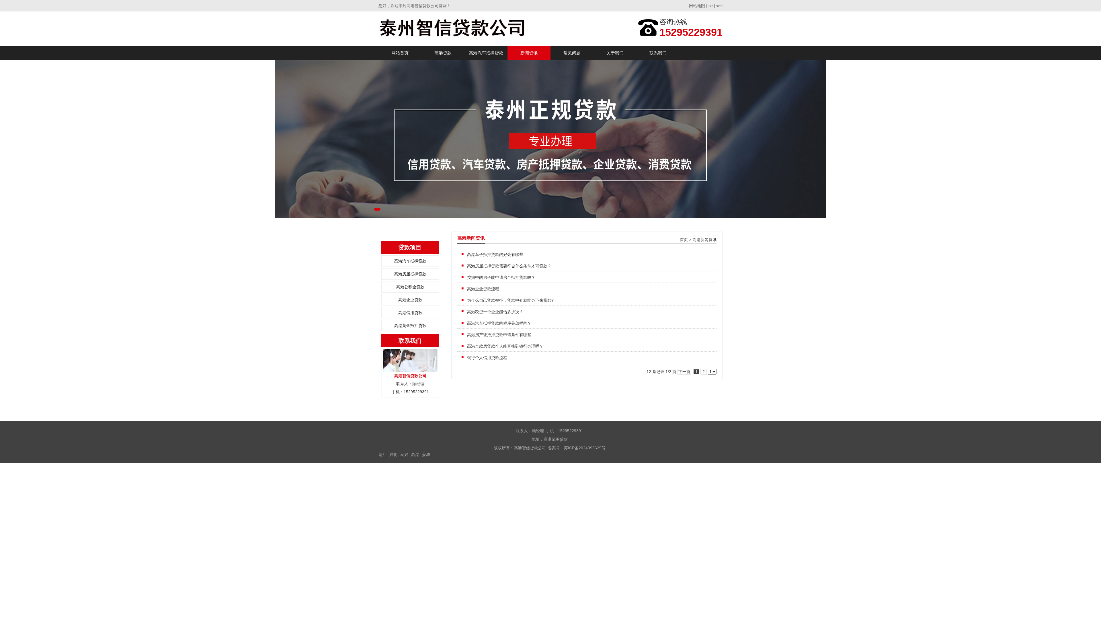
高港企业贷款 (410, 299)
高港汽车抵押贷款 (486, 52)
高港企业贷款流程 (483, 289)
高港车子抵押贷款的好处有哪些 (495, 254)
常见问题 (572, 52)
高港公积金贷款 (410, 287)
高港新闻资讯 (704, 240)
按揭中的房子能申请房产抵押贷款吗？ (501, 277)
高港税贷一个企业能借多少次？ (495, 312)
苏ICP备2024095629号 (585, 448)
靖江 (382, 454)
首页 (684, 240)
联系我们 (658, 52)
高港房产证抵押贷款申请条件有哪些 (499, 334)
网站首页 (400, 52)
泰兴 (404, 454)
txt (710, 5)
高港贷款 (443, 52)
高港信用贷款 (410, 312)
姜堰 (426, 454)
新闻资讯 (529, 52)
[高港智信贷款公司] (455, 28)
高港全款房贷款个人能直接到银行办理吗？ (505, 346)
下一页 (684, 371)
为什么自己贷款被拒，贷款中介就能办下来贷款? (510, 300)
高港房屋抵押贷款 (410, 274)
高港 (415, 454)
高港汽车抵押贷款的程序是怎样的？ (499, 323)
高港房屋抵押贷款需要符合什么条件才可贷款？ (509, 266)
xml (719, 5)
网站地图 (697, 5)
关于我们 (615, 52)
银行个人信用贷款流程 (487, 357)
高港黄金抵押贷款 (410, 325)
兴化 (393, 454)
